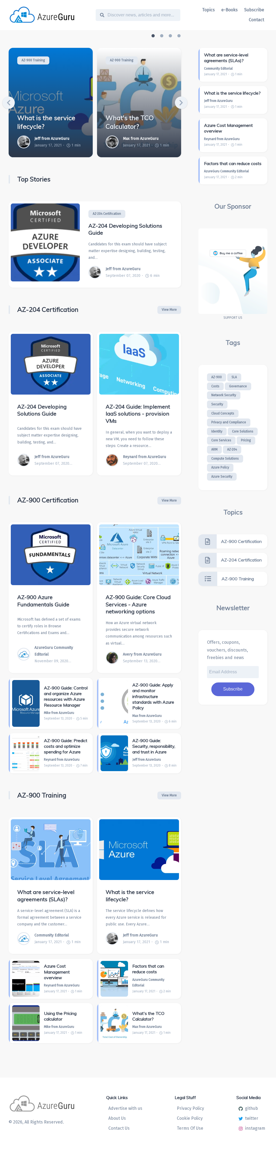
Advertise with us (125, 1108)
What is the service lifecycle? (46, 122)
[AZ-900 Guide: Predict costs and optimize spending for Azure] (26, 753)
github (251, 1108)
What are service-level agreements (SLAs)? (45, 896)
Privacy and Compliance (228, 422)
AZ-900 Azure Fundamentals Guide (43, 601)
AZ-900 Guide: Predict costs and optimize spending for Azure (65, 746)
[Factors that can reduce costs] (114, 979)
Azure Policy (220, 467)
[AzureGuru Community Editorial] (25, 654)
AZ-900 (216, 377)
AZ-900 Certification (47, 500)
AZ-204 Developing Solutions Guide (125, 229)
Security (217, 404)
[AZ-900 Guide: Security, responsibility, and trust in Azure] (114, 753)
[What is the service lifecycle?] (139, 849)
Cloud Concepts (222, 413)
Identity (216, 431)
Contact (256, 19)
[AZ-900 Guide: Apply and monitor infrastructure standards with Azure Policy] (114, 703)
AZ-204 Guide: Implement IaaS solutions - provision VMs (138, 413)
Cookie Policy (190, 1118)
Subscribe (254, 9)
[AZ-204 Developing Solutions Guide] (45, 244)
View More (169, 310)
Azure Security (221, 476)
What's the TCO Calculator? (130, 122)
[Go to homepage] (52, 15)
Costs (215, 386)
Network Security (223, 395)
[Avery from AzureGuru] (114, 657)
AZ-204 (232, 449)
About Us (117, 1118)
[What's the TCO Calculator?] (114, 1023)
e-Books (229, 9)
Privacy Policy (190, 1108)
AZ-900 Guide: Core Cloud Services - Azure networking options (138, 604)
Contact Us (119, 1128)
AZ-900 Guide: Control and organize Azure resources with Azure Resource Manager (66, 696)
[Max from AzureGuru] (114, 141)
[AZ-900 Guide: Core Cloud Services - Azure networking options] (139, 554)
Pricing (246, 440)
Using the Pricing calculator (60, 1016)
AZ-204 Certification (107, 214)
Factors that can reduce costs (148, 968)
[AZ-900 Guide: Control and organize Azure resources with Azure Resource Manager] (26, 703)
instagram (255, 1128)
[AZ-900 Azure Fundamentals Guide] (51, 554)
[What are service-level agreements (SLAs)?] (51, 849)
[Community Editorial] (25, 938)
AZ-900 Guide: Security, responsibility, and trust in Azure (153, 746)
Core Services (221, 440)
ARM (214, 449)
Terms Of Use (190, 1128)
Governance (238, 386)
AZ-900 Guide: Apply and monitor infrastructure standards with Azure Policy (153, 696)
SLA (234, 377)
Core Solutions (242, 431)
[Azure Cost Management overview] (26, 979)
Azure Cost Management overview (57, 971)
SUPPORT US (232, 318)
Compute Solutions (225, 458)
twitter (251, 1118)
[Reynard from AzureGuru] (114, 460)
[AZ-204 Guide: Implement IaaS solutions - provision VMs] (139, 364)
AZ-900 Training (33, 60)
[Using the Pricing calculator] (26, 1023)
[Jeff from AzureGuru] (25, 141)
